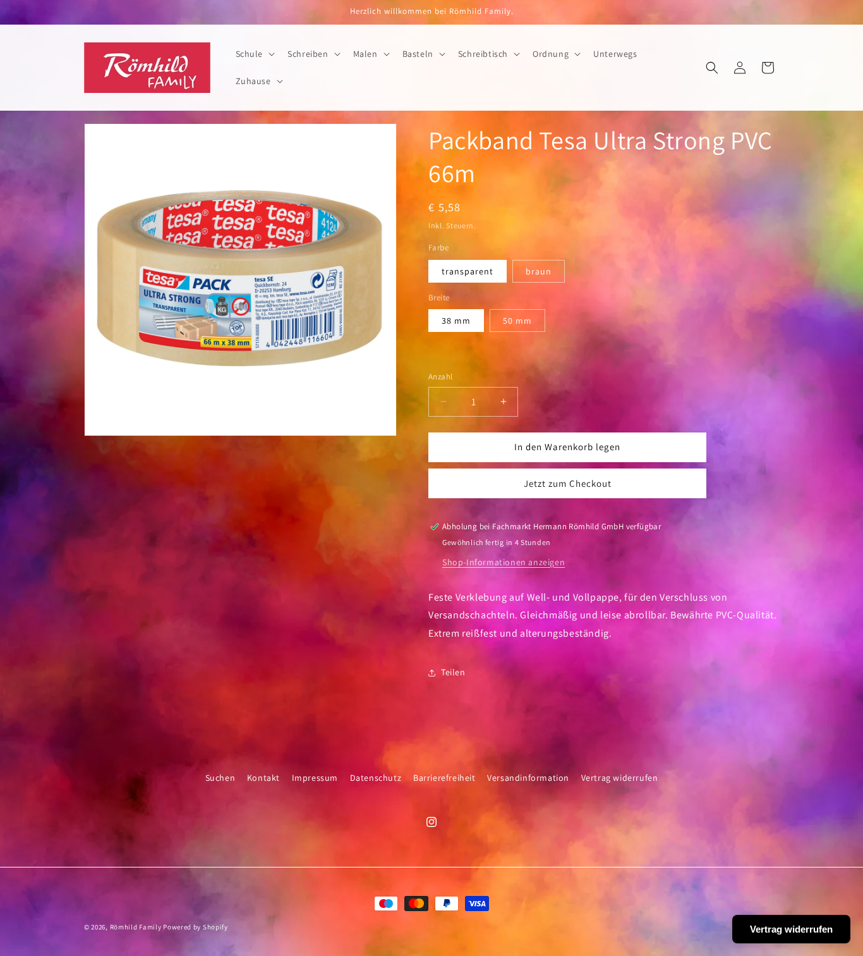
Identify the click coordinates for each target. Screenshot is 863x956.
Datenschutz (376, 777)
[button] (254, 53)
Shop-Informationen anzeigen (503, 562)
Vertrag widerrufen (619, 777)
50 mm (517, 320)
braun (539, 271)
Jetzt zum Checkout (568, 483)
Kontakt (263, 777)
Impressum (315, 777)
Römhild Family (136, 926)
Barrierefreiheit (444, 777)
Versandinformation (528, 777)
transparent (467, 271)
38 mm (456, 320)
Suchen (220, 777)
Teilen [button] (453, 672)
